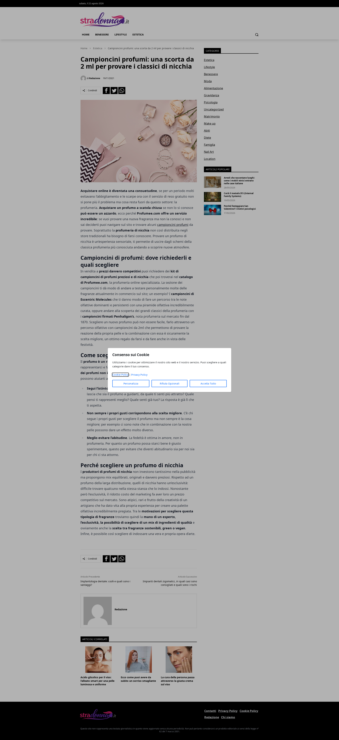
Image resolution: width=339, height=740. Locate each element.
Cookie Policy (120, 374)
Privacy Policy (139, 374)
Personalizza (130, 383)
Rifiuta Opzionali (169, 383)
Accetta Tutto (208, 383)
